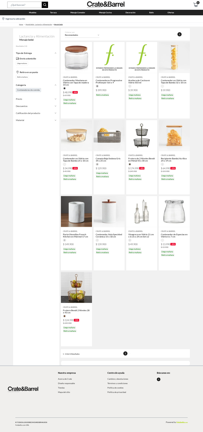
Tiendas (61, 388)
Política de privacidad (116, 392)
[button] (27, 5)
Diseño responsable (66, 383)
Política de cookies (115, 388)
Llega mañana (22, 63)
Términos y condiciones (117, 383)
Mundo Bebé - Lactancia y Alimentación (39, 24)
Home (21, 24)
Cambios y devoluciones (117, 379)
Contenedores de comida (28, 90)
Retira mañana (22, 77)
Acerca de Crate (65, 379)
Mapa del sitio (64, 392)
